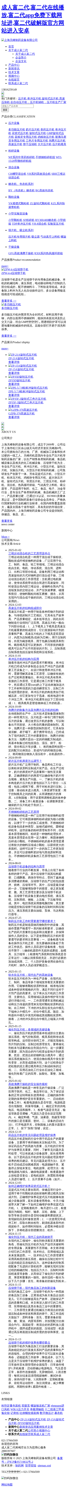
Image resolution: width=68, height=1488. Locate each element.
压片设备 (14, 123)
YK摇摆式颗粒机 (18, 203)
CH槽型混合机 (17, 173)
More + (5, 536)
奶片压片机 (33, 129)
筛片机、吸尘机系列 (20, 230)
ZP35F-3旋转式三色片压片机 (25, 402)
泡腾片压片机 (57, 140)
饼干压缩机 (30, 144)
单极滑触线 (37, 1409)
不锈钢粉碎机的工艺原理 (23, 811)
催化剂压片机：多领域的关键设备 (29, 1029)
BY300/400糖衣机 (46, 220)
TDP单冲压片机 (21, 223)
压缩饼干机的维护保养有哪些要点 (29, 1342)
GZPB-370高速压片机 (21, 413)
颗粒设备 (14, 196)
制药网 (19, 1465)
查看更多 (7, 520)
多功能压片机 (16, 129)
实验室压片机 (55, 223)
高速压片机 (15, 144)
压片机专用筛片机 (19, 236)
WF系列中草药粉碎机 (21, 157)
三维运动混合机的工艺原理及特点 (29, 553)
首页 (11, 46)
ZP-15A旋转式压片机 (21, 369)
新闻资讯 (14, 68)
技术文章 (14, 72)
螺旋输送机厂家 (40, 1405)
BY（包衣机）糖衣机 (21, 190)
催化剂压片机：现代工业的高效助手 (30, 1237)
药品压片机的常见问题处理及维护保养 (32, 1135)
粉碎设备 (14, 150)
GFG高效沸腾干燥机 (21, 253)
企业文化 (21, 61)
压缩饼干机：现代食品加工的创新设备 (32, 1287)
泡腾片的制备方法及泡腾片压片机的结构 (33, 709)
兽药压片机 (47, 129)
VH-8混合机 (39, 223)
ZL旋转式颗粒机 (40, 203)
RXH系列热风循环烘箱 (48, 253)
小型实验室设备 (18, 213)
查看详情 (14, 362)
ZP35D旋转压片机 (19, 380)
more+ (5, 266)
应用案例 (36, 1426)
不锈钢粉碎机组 (45, 157)
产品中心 (14, 64)
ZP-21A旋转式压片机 (21, 358)
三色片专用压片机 (37, 140)
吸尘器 (35, 236)
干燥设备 (14, 246)
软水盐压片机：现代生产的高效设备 (30, 974)
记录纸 (14, 1412)
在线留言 (14, 79)
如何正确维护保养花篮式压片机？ (29, 1186)
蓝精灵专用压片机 (26, 136)
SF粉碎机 (29, 220)
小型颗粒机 (15, 220)
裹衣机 (58, 1412)
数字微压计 (47, 1412)
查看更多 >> (8, 300)
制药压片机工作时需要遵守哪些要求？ (32, 921)
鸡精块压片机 (46, 136)
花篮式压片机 (20, 133)
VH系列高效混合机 (39, 173)
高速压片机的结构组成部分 (25, 608)
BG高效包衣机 (44, 190)
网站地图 (7, 1484)
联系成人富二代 (18, 83)
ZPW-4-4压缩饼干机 (13, 273)
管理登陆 (30, 1465)
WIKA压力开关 (19, 1409)
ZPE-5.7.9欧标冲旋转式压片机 (26, 391)
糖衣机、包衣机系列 (20, 183)
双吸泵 (26, 1405)
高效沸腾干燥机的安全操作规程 (27, 1084)
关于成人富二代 (18, 50)
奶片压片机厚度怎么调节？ (25, 760)
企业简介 (21, 57)
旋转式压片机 (37, 133)
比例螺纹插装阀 (29, 1412)
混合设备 (14, 167)
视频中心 (14, 75)
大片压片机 (45, 144)
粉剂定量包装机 (11, 1405)
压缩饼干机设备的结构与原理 (26, 866)
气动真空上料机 (50, 236)
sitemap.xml (44, 1465)
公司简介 (33, 1430)
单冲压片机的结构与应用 (23, 659)
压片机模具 (59, 144)
